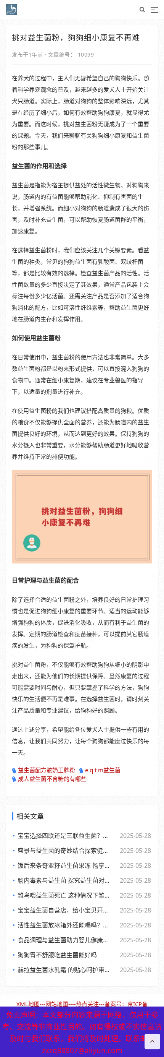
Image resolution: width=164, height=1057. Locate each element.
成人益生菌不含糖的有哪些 (52, 779)
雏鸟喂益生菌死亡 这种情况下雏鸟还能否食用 (65, 895)
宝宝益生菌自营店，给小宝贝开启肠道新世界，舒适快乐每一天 (65, 910)
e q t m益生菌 (103, 770)
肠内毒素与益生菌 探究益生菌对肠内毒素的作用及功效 (65, 880)
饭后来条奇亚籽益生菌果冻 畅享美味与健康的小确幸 (65, 865)
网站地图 (56, 1004)
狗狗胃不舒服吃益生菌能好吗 (57, 955)
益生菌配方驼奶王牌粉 (46, 770)
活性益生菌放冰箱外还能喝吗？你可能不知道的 (65, 925)
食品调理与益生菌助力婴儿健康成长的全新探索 (65, 940)
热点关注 (87, 1004)
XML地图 (28, 1004)
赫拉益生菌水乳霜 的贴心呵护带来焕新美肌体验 (65, 970)
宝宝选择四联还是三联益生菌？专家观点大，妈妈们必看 (65, 835)
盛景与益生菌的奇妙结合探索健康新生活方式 (65, 850)
